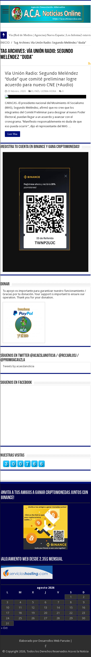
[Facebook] (45, 646)
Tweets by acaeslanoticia (18, 366)
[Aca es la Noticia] (45, 13)
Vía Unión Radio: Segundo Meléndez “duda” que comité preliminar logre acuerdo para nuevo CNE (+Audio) (41, 79)
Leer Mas (12, 134)
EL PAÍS (35, 91)
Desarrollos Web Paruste (54, 640)
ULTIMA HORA (48, 91)
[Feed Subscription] (89, 63)
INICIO (5, 42)
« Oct (4, 628)
